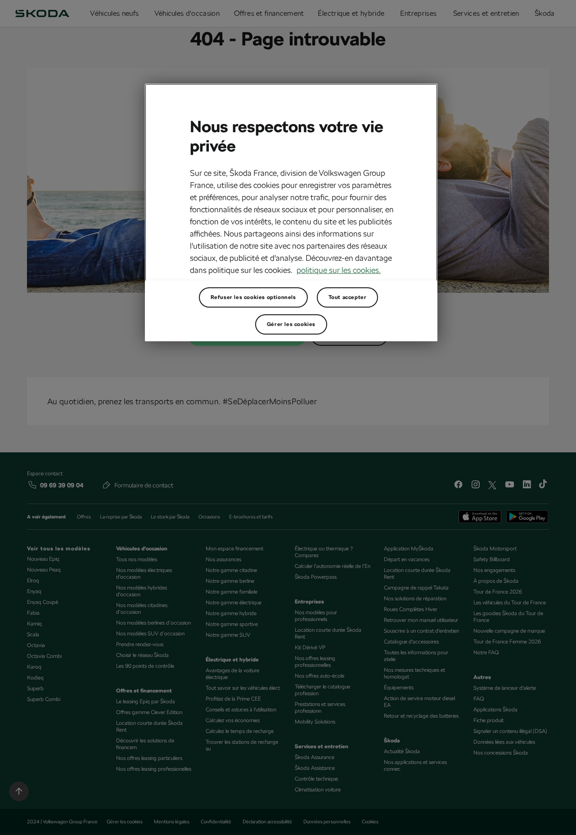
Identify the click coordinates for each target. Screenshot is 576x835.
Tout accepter (347, 297)
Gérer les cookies (291, 324)
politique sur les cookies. (339, 270)
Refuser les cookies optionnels (253, 297)
